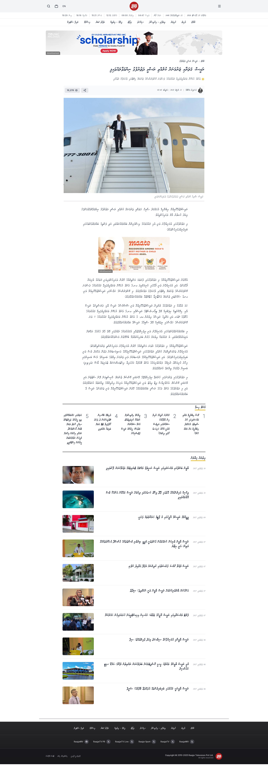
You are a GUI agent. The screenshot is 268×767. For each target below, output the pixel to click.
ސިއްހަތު (140, 22)
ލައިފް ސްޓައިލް (72, 22)
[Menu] (219, 6)
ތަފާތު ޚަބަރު (100, 22)
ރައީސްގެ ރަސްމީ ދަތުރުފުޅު (189, 61)
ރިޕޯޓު (130, 22)
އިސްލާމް (87, 22)
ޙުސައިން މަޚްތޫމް (191, 90)
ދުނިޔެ (184, 22)
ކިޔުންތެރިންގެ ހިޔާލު (63, 756)
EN (64, 6)
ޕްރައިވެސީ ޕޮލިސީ (75, 756)
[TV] (56, 6)
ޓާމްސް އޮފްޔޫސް (50, 756)
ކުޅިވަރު (173, 22)
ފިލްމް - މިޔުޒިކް (116, 22)
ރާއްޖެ (193, 22)
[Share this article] (84, 90)
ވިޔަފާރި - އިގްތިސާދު (157, 22)
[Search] (48, 6)
